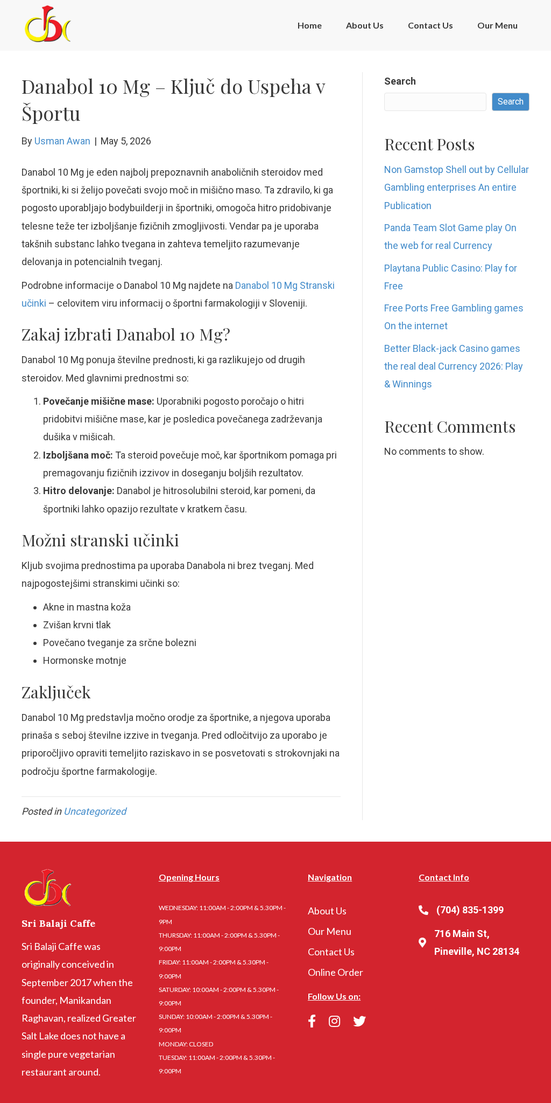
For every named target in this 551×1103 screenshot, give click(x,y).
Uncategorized (94, 811)
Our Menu (497, 25)
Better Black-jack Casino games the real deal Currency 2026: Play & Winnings (453, 366)
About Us (365, 25)
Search (400, 81)
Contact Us (430, 25)
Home (310, 25)
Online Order (335, 972)
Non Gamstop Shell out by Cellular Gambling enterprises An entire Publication (456, 187)
